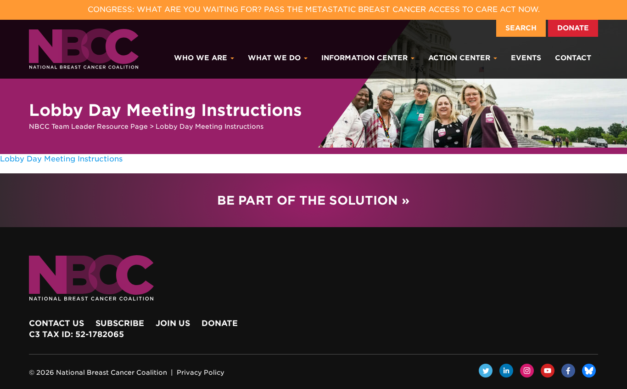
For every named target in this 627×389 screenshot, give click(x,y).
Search (521, 28)
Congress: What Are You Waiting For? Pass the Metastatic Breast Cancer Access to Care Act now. (314, 9)
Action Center (460, 58)
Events (526, 58)
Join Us (173, 323)
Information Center (365, 58)
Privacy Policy (200, 372)
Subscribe (119, 323)
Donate (573, 28)
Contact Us (56, 323)
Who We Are (202, 58)
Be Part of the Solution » (313, 200)
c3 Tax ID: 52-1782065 (76, 334)
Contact (573, 58)
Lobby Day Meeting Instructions (61, 158)
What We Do (275, 58)
